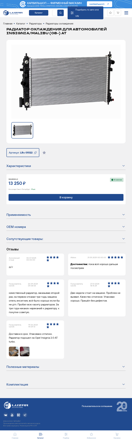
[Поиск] (60, 13)
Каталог (38, 13)
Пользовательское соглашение (97, 406)
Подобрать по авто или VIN (87, 12)
